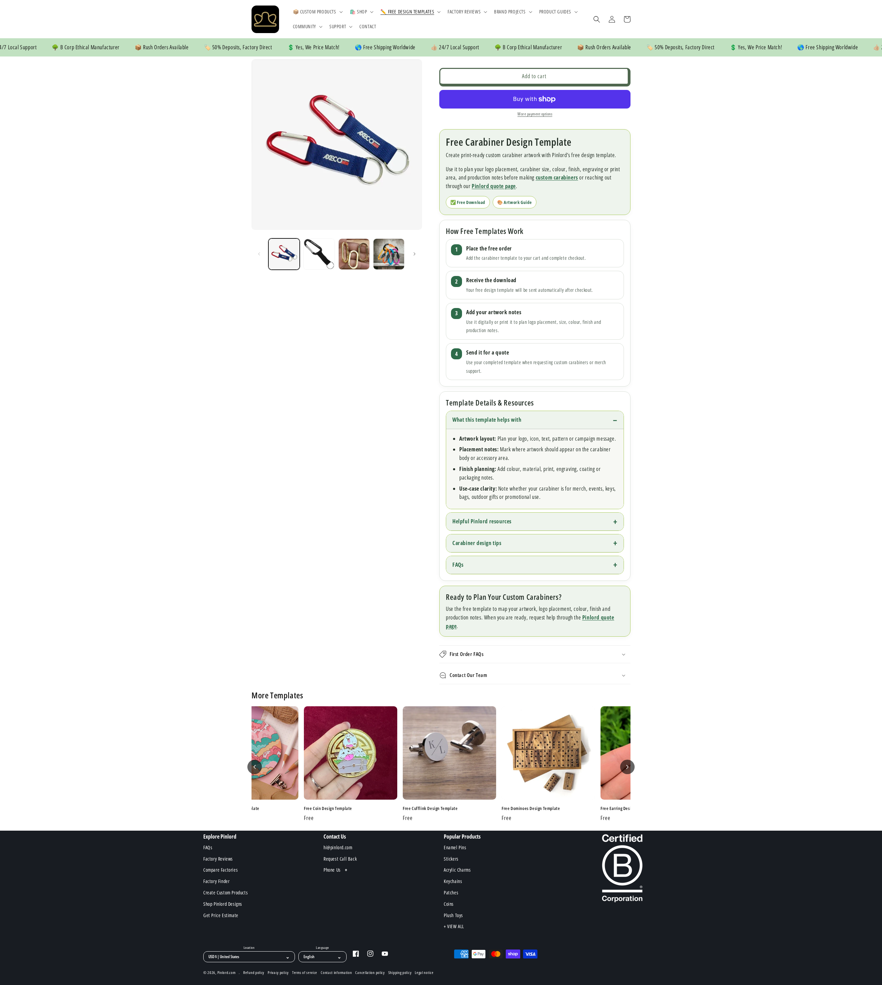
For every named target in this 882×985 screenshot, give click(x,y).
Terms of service (304, 972)
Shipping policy (400, 972)
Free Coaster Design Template (232, 808)
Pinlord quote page (494, 186)
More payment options (534, 114)
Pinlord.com (226, 972)
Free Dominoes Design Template (531, 808)
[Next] (627, 767)
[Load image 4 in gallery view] (388, 254)
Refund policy (253, 972)
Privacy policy (278, 972)
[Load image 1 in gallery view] (284, 254)
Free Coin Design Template (328, 808)
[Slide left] (259, 253)
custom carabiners (557, 177)
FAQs (457, 564)
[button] (317, 11)
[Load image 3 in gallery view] (354, 254)
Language (322, 948)
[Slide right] (414, 253)
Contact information (336, 972)
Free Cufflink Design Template (430, 808)
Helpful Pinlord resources (482, 521)
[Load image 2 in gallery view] (319, 254)
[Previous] (254, 767)
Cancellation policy (369, 972)
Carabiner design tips (477, 543)
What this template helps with (486, 419)
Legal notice (424, 972)
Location (249, 948)
